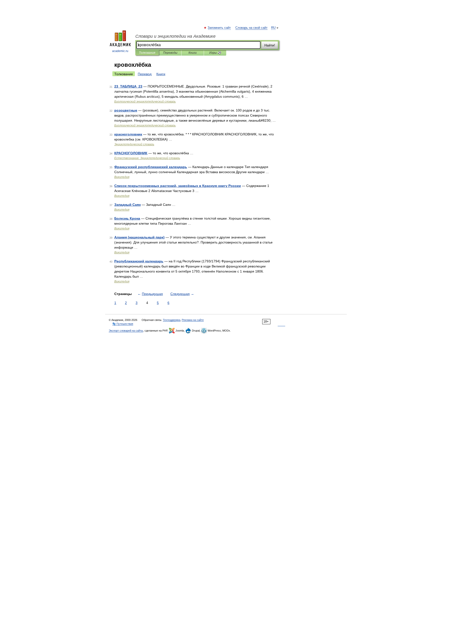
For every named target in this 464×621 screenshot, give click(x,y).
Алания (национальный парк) (139, 237)
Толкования (147, 52)
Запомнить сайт (219, 28)
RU (273, 28)
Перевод (145, 74)
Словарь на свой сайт (251, 28)
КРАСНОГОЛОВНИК (130, 153)
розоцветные (125, 110)
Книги (192, 52)
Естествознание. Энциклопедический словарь (147, 158)
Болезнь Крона (127, 218)
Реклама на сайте (193, 319)
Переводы (170, 52)
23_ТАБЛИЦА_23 (128, 86)
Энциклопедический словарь (134, 144)
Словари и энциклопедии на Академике (175, 36)
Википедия (121, 177)
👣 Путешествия (122, 323)
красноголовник (128, 134)
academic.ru (120, 51)
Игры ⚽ (215, 52)
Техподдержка (171, 319)
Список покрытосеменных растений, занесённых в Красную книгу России (177, 186)
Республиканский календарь (138, 261)
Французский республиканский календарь (150, 167)
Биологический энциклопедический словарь (145, 101)
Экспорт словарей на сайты (126, 330)
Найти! (269, 45)
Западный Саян (127, 205)
